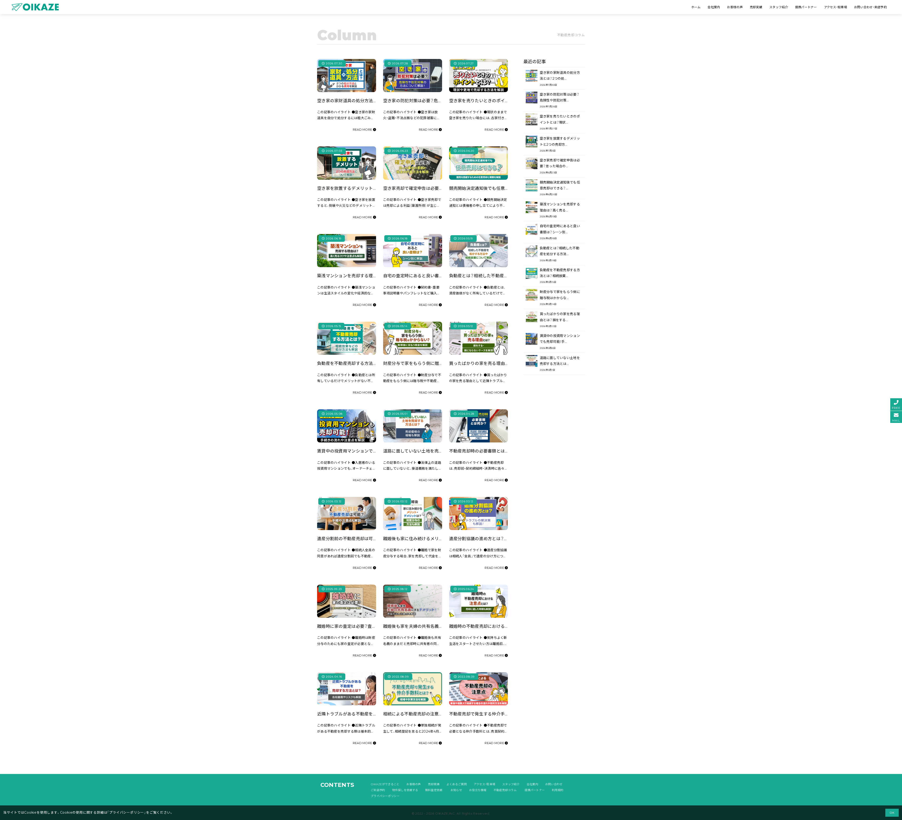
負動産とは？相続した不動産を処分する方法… (559, 254)
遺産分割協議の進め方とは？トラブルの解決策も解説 (500, 538)
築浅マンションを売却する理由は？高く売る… (560, 210)
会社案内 (532, 784)
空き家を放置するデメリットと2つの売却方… (560, 144)
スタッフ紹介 (511, 784)
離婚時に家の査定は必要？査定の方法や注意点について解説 (374, 626)
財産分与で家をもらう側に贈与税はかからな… (560, 297)
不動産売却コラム (505, 790)
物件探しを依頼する (405, 790)
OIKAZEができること (385, 784)
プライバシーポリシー (385, 796)
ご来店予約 (378, 790)
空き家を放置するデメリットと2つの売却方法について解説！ (375, 188)
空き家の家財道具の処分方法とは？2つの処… (560, 78)
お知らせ (456, 790)
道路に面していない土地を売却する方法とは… (560, 363)
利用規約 (557, 790)
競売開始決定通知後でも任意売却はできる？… (560, 188)
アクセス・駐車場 (484, 784)
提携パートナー (535, 790)
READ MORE (363, 129)
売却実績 (433, 784)
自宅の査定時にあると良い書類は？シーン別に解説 (432, 275)
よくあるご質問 (457, 784)
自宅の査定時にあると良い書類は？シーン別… (560, 232)
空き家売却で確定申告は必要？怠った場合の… (560, 166)
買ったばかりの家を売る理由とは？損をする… (560, 320)
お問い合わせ (554, 784)
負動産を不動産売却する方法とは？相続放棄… (560, 276)
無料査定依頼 (434, 790)
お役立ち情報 (477, 790)
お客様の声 (413, 784)
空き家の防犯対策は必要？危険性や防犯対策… (559, 100)
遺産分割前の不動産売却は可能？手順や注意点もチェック (372, 538)
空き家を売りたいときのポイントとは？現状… (560, 122)
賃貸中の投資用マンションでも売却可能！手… (560, 341)
